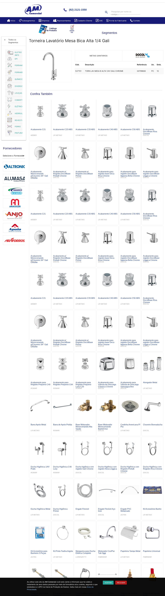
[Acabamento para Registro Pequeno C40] (40, 364)
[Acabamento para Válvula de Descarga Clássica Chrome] (107, 364)
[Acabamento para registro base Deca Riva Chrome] (107, 153)
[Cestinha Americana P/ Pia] (130, 406)
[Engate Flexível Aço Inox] (107, 490)
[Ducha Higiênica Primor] (62, 490)
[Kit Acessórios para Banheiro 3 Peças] (40, 533)
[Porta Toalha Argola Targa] (85, 575)
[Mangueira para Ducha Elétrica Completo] (85, 533)
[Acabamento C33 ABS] (85, 111)
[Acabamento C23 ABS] (62, 111)
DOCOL (146, 135)
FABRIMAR (102, 557)
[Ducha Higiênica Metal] (40, 490)
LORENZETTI (81, 557)
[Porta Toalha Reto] (107, 575)
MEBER (34, 135)
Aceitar (108, 583)
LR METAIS (57, 135)
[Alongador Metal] (152, 364)
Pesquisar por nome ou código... (121, 13)
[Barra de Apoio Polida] (62, 406)
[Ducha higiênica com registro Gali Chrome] (85, 448)
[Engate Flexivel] (85, 490)
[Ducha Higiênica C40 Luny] (62, 448)
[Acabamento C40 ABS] (107, 111)
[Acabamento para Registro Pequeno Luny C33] (85, 364)
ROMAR (34, 388)
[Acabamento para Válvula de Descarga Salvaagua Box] (130, 364)
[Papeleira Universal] (152, 533)
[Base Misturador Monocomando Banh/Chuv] (107, 406)
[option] (14, 165)
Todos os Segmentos (10, 41)
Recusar (121, 583)
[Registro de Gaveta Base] (130, 575)
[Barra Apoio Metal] (40, 406)
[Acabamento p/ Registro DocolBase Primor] (85, 153)
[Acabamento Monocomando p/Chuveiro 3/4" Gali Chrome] (40, 153)
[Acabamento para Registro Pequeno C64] (62, 364)
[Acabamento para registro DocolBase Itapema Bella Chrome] (130, 153)
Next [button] (26, 204)
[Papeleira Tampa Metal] (130, 533)
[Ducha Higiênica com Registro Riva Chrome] (152, 448)
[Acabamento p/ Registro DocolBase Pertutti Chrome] (62, 153)
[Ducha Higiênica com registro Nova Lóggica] (107, 448)
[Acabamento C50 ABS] (130, 111)
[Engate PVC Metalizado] (130, 490)
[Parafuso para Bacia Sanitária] (40, 575)
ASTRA (123, 515)
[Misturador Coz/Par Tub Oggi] (107, 533)
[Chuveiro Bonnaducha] (152, 406)
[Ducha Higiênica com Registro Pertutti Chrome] (130, 448)
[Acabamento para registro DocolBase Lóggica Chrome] (152, 153)
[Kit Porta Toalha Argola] (62, 533)
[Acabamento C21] (40, 111)
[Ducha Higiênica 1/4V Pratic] (40, 448)
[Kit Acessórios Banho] (152, 490)
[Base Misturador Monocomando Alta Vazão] (85, 406)
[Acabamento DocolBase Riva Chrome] (152, 111)
